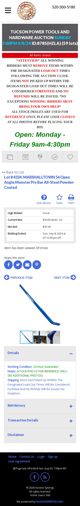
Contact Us (26, 456)
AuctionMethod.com (49, 501)
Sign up (52, 456)
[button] (72, 286)
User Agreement (19, 461)
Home (12, 456)
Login (41, 456)
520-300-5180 (63, 7)
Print (71, 203)
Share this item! (14, 258)
